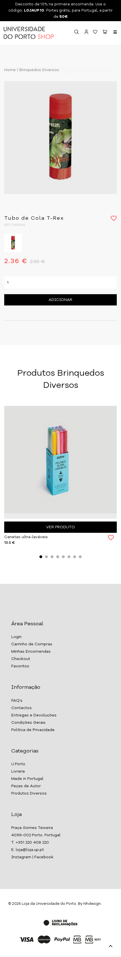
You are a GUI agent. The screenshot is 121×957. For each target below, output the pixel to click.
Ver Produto (60, 527)
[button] (105, 33)
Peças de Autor (26, 786)
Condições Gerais (28, 723)
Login (16, 637)
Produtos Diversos (29, 793)
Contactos (21, 708)
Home (10, 70)
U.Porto (18, 764)
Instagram (21, 857)
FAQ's (17, 701)
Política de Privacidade (33, 730)
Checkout (20, 659)
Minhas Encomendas (31, 652)
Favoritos (20, 666)
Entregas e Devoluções (34, 715)
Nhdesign (92, 904)
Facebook (43, 857)
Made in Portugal (27, 779)
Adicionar (60, 300)
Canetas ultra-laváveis (26, 537)
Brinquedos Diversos (38, 70)
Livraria (18, 771)
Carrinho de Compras (31, 644)
